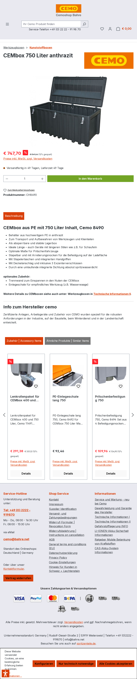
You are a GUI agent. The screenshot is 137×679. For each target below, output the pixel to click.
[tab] (13, 216)
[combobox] (51, 24)
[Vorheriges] (4, 414)
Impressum (56, 504)
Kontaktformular (13, 568)
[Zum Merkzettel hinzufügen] (36, 386)
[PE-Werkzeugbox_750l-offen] (68, 111)
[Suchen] (84, 24)
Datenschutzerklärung (63, 553)
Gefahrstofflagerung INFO (111, 526)
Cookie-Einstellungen (62, 562)
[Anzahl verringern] (6, 178)
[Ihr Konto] (110, 28)
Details (26, 473)
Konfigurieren (44, 663)
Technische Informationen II (112, 294)
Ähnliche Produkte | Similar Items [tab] (67, 340)
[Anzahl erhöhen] (42, 178)
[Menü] (7, 24)
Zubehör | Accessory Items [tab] (24, 340)
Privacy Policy (58, 557)
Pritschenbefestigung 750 (110, 398)
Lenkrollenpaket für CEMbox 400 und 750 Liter (24, 398)
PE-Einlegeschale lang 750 (66, 398)
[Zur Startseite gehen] (68, 10)
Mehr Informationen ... (13, 674)
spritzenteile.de (86, 643)
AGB (52, 539)
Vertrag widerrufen (18, 578)
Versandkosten (73, 622)
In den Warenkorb (90, 178)
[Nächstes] (132, 414)
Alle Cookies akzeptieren (115, 663)
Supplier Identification (63, 509)
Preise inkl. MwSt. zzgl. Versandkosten (27, 158)
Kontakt (54, 499)
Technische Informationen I (112, 517)
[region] (68, 111)
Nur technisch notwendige (76, 663)
